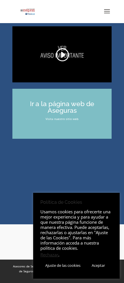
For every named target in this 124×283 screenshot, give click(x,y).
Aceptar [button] (98, 265)
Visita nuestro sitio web (62, 119)
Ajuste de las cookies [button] (62, 265)
